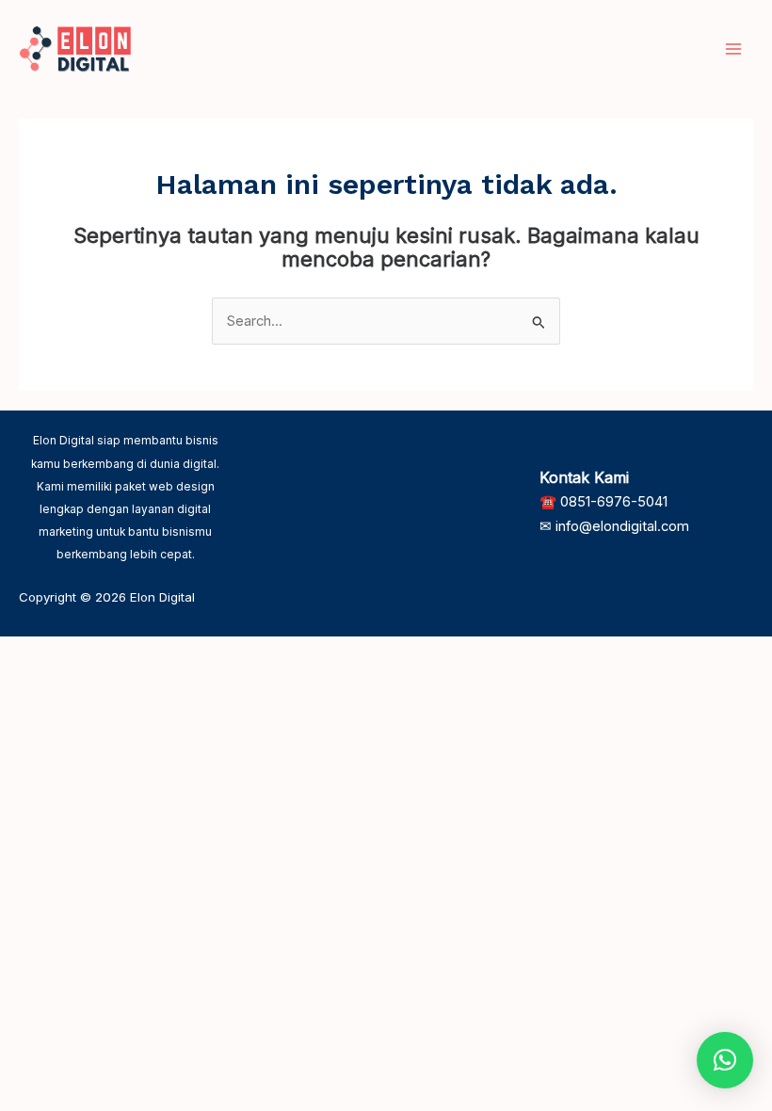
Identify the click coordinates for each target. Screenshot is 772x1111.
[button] (725, 1060)
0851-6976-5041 (613, 501)
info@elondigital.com (622, 526)
